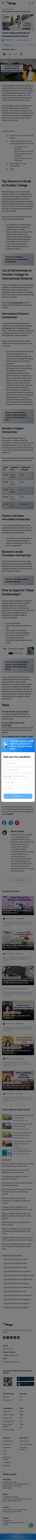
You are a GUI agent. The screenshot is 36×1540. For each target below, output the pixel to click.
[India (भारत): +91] (6, 776)
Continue (17, 796)
